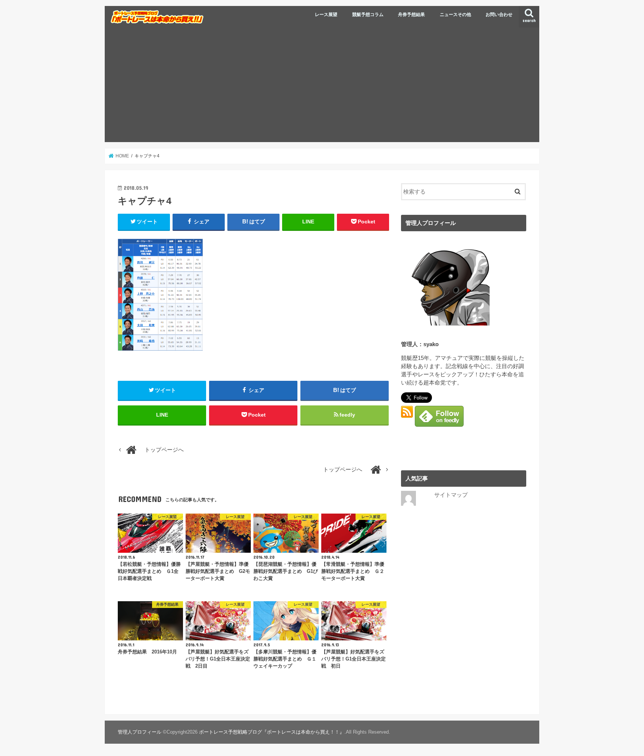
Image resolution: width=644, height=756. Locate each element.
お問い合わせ (499, 14)
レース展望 (326, 14)
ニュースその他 (455, 14)
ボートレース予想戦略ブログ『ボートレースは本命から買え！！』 (271, 732)
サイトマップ (451, 495)
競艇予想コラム (367, 14)
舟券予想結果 (411, 14)
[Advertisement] (322, 86)
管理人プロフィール (139, 732)
